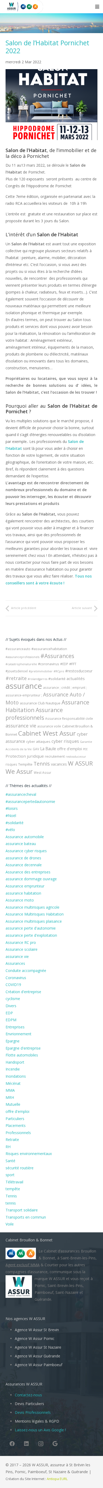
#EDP (64, 664)
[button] (97, 7)
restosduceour (76, 756)
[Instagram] (40, 1443)
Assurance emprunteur (25, 886)
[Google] (55, 1443)
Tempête (25, 764)
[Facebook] (12, 1443)
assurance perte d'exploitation (31, 935)
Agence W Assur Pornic (34, 1338)
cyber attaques (38, 741)
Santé (10, 1160)
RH (8, 1146)
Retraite (12, 1139)
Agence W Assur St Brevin (37, 1329)
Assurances (15, 963)
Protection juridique (25, 756)
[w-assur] (9, 6)
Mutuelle (13, 1104)
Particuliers (15, 1118)
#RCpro (59, 671)
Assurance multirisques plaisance (34, 921)
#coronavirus (48, 663)
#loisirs (12, 808)
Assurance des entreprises (28, 871)
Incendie (13, 1069)
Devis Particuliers (29, 1403)
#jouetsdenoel (17, 671)
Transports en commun (26, 1217)
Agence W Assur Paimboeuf (38, 1364)
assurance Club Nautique (40, 703)
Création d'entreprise (23, 991)
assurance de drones (23, 857)
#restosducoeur (78, 670)
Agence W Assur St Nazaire (38, 1347)
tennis (11, 1203)
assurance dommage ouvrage (31, 878)
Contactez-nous (28, 1394)
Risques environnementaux (29, 1153)
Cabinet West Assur (47, 733)
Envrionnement (18, 1033)
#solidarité (56, 678)
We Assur (19, 771)
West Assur (42, 772)
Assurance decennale (24, 864)
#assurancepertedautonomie (30, 801)
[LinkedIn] (26, 1443)
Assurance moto (20, 900)
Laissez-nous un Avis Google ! (40, 1429)
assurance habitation (23, 893)
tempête (13, 1188)
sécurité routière (20, 1167)
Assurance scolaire (22, 949)
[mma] (31, 6)
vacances (59, 764)
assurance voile (49, 726)
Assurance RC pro (21, 942)
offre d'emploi (69, 748)
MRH (10, 1097)
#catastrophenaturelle (21, 664)
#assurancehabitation (49, 648)
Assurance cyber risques (26, 850)
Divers (11, 1005)
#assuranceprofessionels (22, 657)
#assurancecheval (21, 794)
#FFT (72, 663)
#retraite (16, 678)
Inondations (16, 1076)
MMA (10, 1090)
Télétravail (14, 1181)
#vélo (10, 829)
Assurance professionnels (34, 713)
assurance (24, 686)
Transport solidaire (22, 1209)
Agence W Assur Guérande (37, 1355)
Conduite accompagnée (26, 970)
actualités (76, 678)
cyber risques (65, 741)
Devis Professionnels (33, 1412)
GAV (36, 749)
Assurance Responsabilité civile (69, 718)
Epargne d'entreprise (23, 1048)
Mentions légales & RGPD (37, 1421)
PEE (85, 749)
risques (11, 764)
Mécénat (13, 1083)
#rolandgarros (37, 679)
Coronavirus (16, 977)
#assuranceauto (18, 649)
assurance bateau (21, 843)
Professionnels (18, 1132)
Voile (10, 1224)
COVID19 (13, 984)
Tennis (42, 763)
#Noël (11, 815)
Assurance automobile (25, 836)
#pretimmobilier (41, 671)
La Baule (48, 749)
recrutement (55, 756)
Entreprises (15, 1026)
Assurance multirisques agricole (32, 907)
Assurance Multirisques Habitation (35, 914)
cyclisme (13, 998)
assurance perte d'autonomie (31, 928)
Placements (16, 1125)
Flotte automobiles (22, 1055)
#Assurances (57, 656)
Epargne (13, 1040)
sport (10, 1174)
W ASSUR (80, 763)
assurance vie (21, 725)
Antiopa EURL (57, 1479)
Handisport (15, 1062)
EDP (9, 1012)
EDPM (11, 1019)
